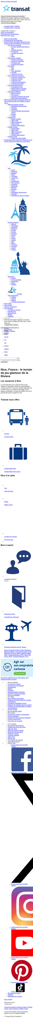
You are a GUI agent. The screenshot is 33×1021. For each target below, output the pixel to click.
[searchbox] (12, 318)
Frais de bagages (13, 716)
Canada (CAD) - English (11, 26)
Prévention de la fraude (15, 721)
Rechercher (4, 362)
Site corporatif (8, 308)
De (18, 358)
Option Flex (11, 737)
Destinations (18, 140)
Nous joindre (8, 305)
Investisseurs (12, 687)
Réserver (17, 42)
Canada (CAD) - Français (12, 28)
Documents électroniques (16, 725)
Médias (10, 689)
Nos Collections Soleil (15, 711)
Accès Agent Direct (14, 741)
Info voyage (7, 303)
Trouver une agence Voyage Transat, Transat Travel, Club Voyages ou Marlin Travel (18, 1007)
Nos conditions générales (16, 698)
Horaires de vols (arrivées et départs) (19, 718)
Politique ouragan (13, 733)
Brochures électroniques (15, 732)
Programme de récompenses (10, 34)
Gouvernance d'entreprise (16, 685)
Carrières (11, 690)
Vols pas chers (12, 729)
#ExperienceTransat (14, 993)
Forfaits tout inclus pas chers (17, 727)
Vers (18, 360)
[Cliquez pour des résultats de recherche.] (21, 318)
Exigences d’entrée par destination (18, 714)
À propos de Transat (14, 684)
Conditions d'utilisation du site (17, 703)
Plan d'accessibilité (14, 695)
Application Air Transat (15, 996)
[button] (6, 331)
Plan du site (11, 738)
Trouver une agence (10, 306)
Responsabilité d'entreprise (16, 692)
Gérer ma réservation (7, 32)
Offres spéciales (17, 101)
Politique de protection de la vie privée (20, 705)
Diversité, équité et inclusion (16, 693)
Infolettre (10, 995)
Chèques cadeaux (13, 735)
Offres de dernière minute (15, 730)
